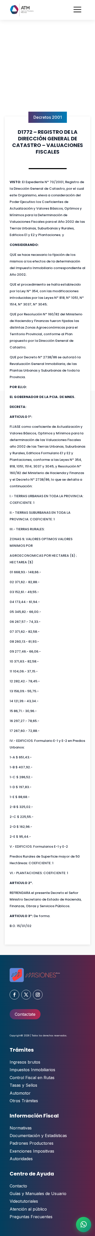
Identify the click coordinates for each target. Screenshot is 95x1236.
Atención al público (28, 1209)
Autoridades (21, 1158)
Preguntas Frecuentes (31, 1216)
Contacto (18, 1185)
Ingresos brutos (25, 1062)
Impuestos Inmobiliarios (32, 1069)
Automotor (20, 1093)
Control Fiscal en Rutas (32, 1077)
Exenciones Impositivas (32, 1151)
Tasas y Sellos (23, 1085)
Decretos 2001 (47, 117)
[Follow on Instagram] (38, 994)
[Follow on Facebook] (14, 994)
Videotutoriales (24, 1201)
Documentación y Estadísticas (38, 1135)
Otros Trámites (24, 1100)
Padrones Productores (31, 1143)
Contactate (25, 1014)
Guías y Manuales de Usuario (38, 1193)
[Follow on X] (26, 994)
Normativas (21, 1127)
